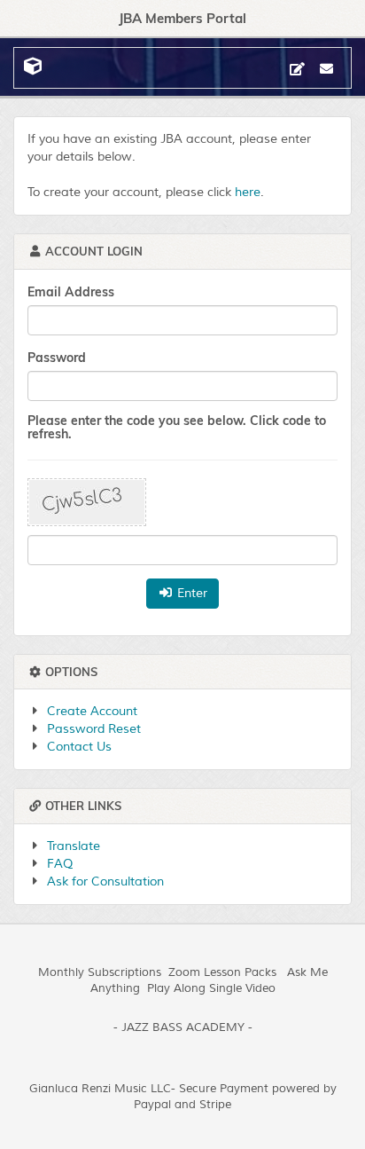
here (247, 192)
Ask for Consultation (105, 881)
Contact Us (79, 746)
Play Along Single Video (211, 988)
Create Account (92, 711)
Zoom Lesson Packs (222, 972)
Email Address (70, 292)
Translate (73, 846)
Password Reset (94, 728)
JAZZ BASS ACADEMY (183, 1027)
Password (56, 358)
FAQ (60, 863)
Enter (190, 593)
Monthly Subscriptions (99, 972)
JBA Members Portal (182, 18)
